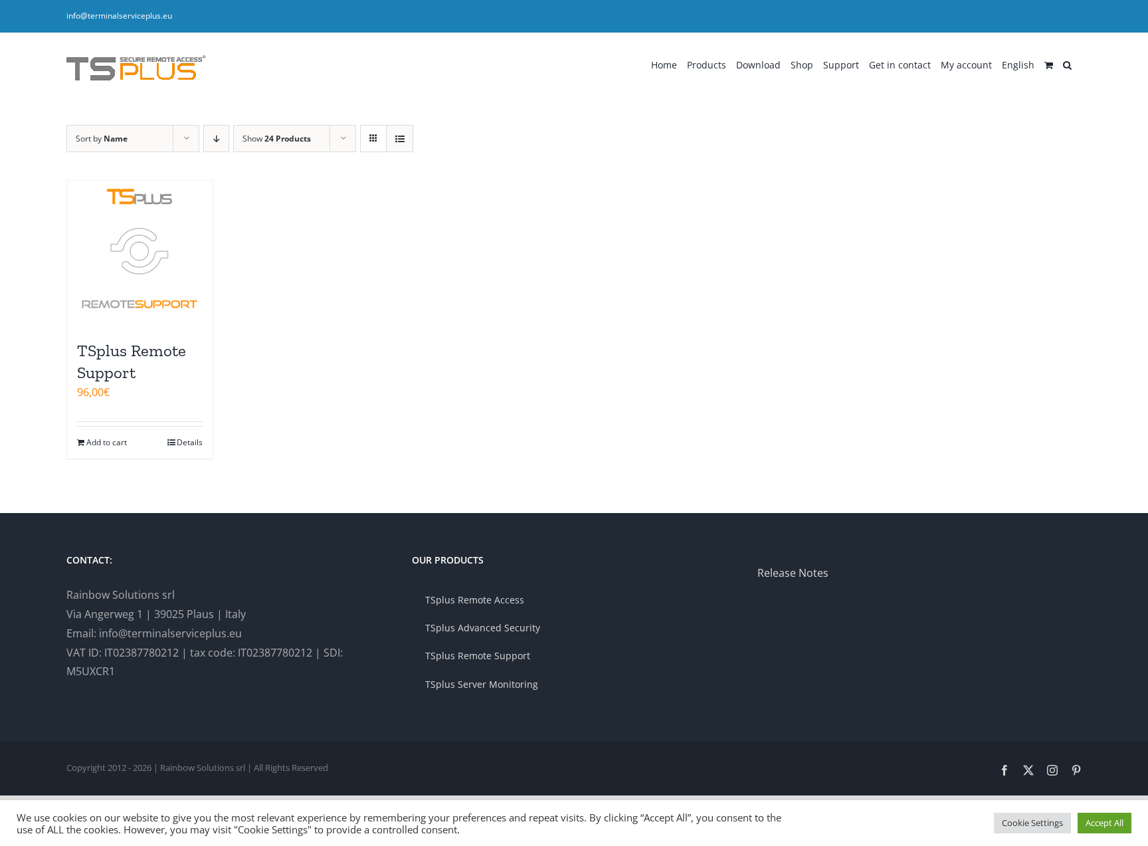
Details (190, 442)
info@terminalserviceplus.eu (119, 15)
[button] (1067, 64)
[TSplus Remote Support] (140, 253)
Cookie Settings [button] (1032, 823)
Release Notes (792, 573)
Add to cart (106, 442)
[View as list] (400, 139)
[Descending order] (216, 138)
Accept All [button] (1104, 823)
